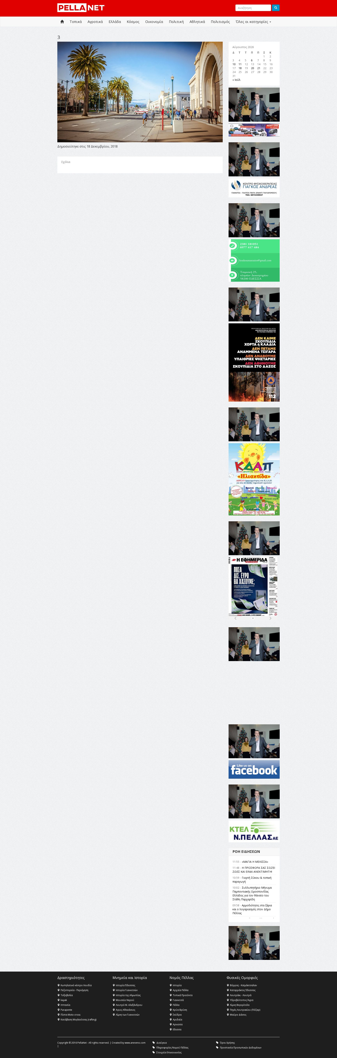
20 (252, 68)
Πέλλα (176, 1005)
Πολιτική (176, 21)
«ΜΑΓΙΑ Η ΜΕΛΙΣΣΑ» (255, 862)
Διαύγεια (161, 1042)
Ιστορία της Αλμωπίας (128, 995)
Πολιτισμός (220, 21)
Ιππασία (65, 1005)
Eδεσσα (177, 1029)
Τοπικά (76, 21)
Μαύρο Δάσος (238, 1014)
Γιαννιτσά (178, 1000)
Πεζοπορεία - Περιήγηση (74, 990)
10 (234, 64)
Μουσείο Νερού (125, 1000)
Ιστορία (177, 985)
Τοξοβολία (67, 995)
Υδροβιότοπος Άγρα (241, 1000)
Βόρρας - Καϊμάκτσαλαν (243, 985)
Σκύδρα (177, 1014)
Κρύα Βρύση (180, 1009)
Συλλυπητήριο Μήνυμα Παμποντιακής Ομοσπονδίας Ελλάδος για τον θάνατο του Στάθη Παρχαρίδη (252, 893)
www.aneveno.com (135, 1042)
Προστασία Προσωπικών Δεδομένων (240, 1047)
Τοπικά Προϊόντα (182, 995)
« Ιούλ (236, 80)
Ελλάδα (115, 21)
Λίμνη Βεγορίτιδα (239, 1005)
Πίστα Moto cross (70, 1014)
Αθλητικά (197, 21)
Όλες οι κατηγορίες (252, 21)
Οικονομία (154, 21)
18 (240, 68)
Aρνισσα (178, 1024)
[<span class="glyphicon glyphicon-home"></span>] (62, 22)
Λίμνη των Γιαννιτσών (127, 1014)
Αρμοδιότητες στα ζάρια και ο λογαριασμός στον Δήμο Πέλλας (252, 909)
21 (258, 68)
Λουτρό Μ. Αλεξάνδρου (129, 1005)
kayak (64, 1000)
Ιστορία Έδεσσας (125, 985)
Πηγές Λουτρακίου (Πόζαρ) (245, 1009)
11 (240, 64)
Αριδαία (177, 1019)
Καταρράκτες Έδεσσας (242, 990)
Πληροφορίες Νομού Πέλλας (172, 1047)
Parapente (66, 1009)
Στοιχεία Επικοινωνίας (169, 1052)
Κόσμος (133, 21)
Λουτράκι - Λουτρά (240, 995)
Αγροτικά (95, 21)
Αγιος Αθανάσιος (125, 1009)
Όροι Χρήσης (227, 1042)
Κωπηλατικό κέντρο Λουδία (76, 985)
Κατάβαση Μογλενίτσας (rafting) (78, 1019)
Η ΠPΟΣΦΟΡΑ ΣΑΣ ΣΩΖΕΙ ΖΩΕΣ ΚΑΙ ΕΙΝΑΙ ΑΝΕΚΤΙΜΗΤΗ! (253, 869)
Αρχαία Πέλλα (180, 990)
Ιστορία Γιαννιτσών (126, 990)
